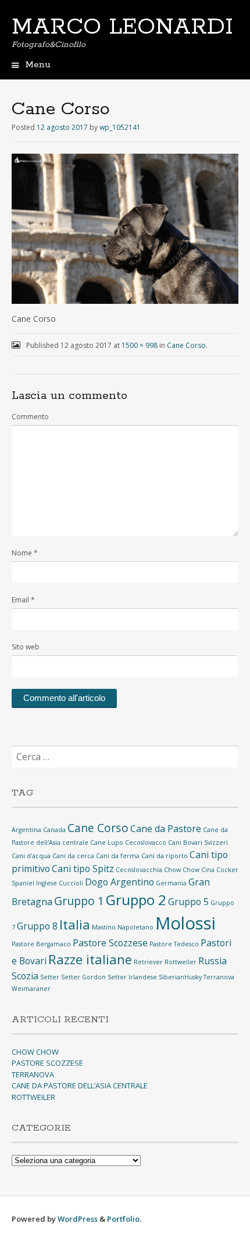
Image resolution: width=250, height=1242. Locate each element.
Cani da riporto (164, 856)
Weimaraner (31, 989)
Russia (212, 960)
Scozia (25, 975)
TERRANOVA (33, 1074)
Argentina (26, 830)
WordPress (78, 1219)
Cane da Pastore (165, 828)
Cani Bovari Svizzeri (198, 842)
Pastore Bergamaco (41, 944)
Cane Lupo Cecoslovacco (128, 842)
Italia (74, 924)
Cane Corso (186, 345)
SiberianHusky (180, 977)
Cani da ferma (118, 856)
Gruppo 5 (188, 901)
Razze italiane (90, 959)
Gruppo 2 (136, 899)
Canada (54, 830)
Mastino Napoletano (122, 927)
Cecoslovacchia (139, 870)
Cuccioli (71, 883)
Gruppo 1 (79, 901)
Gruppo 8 (37, 926)
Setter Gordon (83, 977)
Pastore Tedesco (174, 944)
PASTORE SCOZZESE (47, 1063)
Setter (49, 977)
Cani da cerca (73, 856)
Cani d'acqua (31, 856)
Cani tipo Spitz (83, 868)
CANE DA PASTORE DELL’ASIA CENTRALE (80, 1085)
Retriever (148, 962)
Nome (25, 553)
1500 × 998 (140, 345)
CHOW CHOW (35, 1052)
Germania (171, 883)
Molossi (185, 923)
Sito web (26, 647)
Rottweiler (181, 962)
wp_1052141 (120, 127)
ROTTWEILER (33, 1097)
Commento (30, 417)
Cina (208, 870)
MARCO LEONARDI (122, 27)
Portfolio (123, 1219)
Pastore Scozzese (110, 942)
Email (23, 600)
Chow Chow (181, 870)
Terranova (218, 977)
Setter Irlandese (132, 977)
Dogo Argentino (119, 882)
